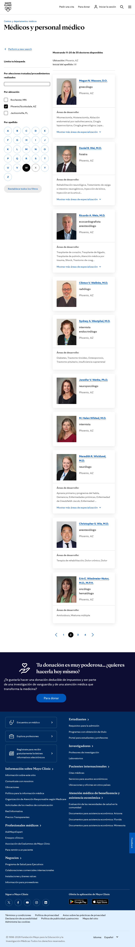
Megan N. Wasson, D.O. (93, 80)
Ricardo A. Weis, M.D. (92, 215)
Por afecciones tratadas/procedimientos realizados (27, 75)
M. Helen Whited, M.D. (92, 418)
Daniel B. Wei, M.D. (90, 148)
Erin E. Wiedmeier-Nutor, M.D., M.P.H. (94, 580)
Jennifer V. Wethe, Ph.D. (93, 379)
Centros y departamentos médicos (20, 21)
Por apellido (10, 122)
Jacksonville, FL (19, 113)
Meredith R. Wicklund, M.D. (92, 458)
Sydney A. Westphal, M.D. (94, 321)
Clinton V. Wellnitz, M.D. (93, 282)
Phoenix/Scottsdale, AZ (23, 106)
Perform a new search (20, 49)
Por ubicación (11, 91)
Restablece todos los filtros (23, 188)
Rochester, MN (19, 99)
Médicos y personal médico (44, 27)
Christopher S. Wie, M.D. (94, 523)
